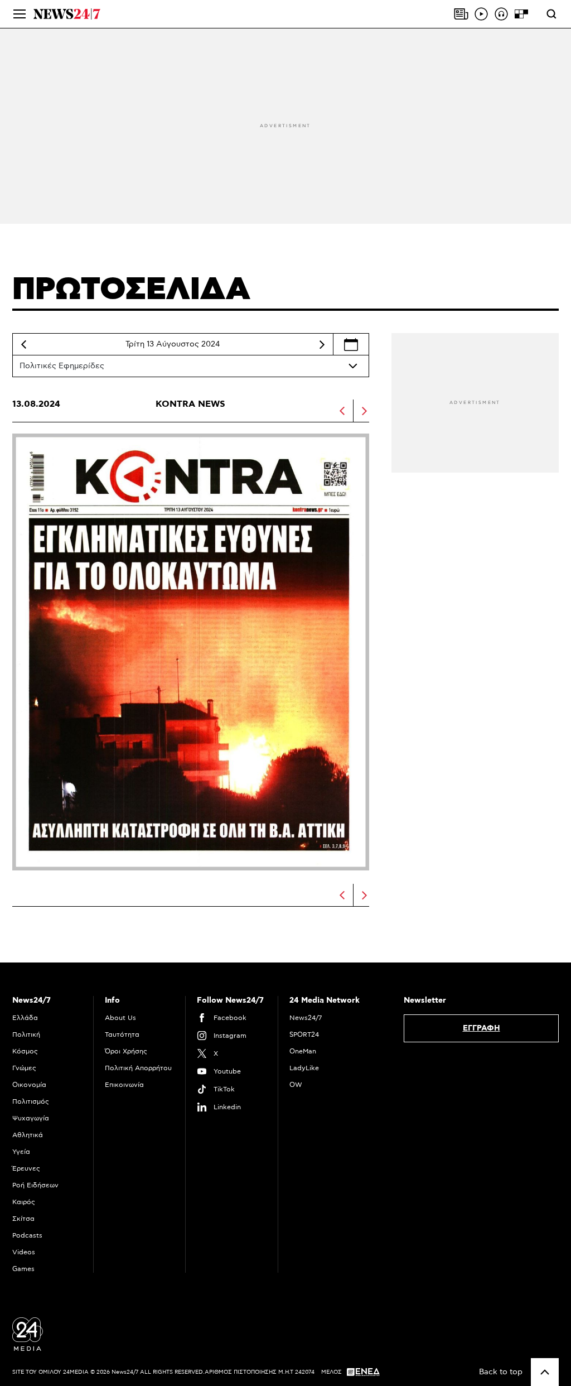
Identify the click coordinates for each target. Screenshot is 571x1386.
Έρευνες (26, 1168)
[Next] (322, 344)
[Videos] (481, 14)
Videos (23, 1252)
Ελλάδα (25, 1017)
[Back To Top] (545, 1372)
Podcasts (27, 1235)
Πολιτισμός (30, 1101)
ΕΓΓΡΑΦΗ (481, 1028)
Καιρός (23, 1202)
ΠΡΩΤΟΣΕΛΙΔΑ (131, 289)
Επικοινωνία (124, 1084)
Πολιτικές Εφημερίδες (62, 366)
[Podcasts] (501, 14)
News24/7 (305, 1017)
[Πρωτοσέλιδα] (461, 14)
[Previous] (23, 344)
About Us (120, 1017)
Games (23, 1268)
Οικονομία (29, 1084)
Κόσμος (25, 1051)
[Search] (551, 14)
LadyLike (304, 1068)
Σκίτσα (23, 1218)
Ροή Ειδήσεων (35, 1185)
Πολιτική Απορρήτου (138, 1068)
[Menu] (19, 14)
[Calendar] (351, 344)
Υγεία (21, 1151)
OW (295, 1084)
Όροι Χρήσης (126, 1051)
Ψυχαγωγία (30, 1118)
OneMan (302, 1051)
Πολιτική (26, 1034)
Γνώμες (24, 1068)
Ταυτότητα (122, 1034)
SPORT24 (304, 1034)
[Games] (521, 14)
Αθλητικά (27, 1135)
